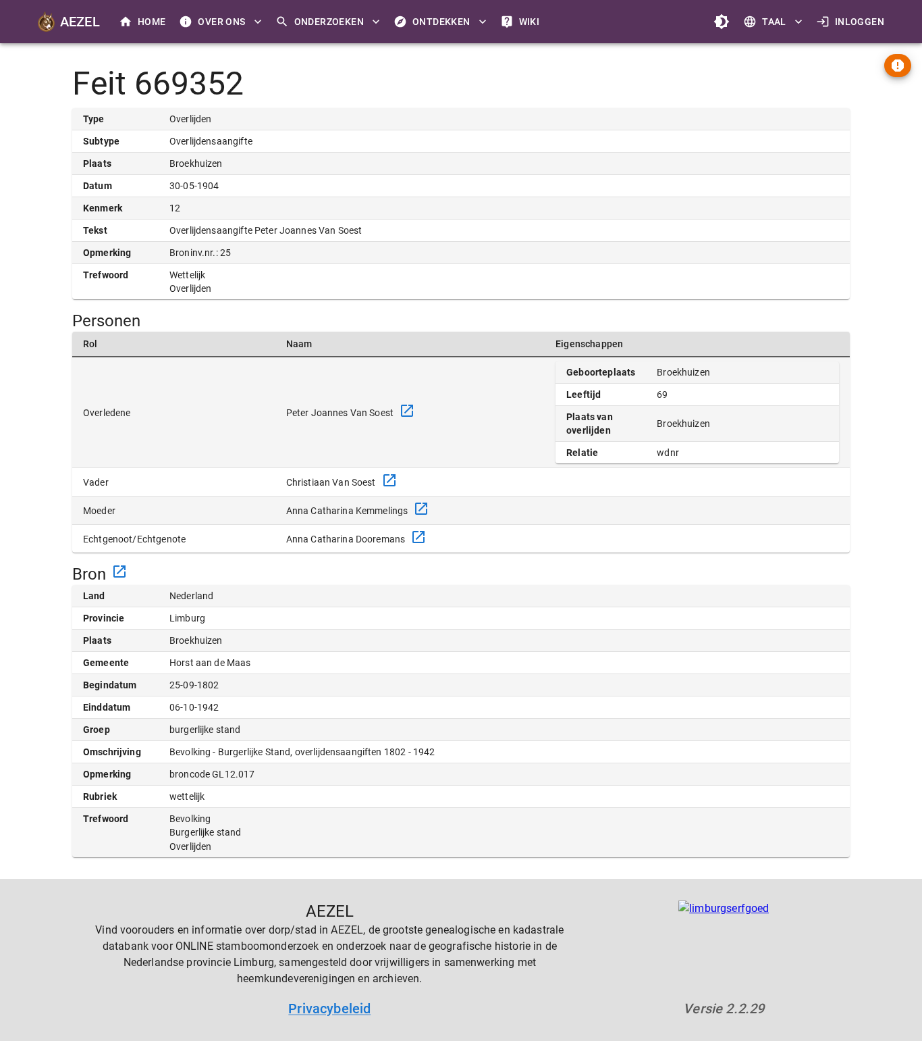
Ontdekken (441, 21)
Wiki (529, 21)
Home (152, 21)
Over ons (221, 21)
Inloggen (859, 21)
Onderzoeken (329, 21)
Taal (774, 21)
